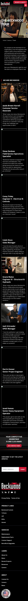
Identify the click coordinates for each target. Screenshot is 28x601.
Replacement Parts (8, 537)
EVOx (3, 519)
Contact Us (5, 579)
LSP (3, 516)
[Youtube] (12, 492)
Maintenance (6, 534)
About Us (4, 555)
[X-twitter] (3, 492)
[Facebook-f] (9, 492)
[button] (25, 5)
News (3, 558)
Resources (5, 564)
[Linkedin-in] (6, 492)
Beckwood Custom (7, 510)
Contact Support (7, 540)
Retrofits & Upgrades (8, 543)
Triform (4, 513)
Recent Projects (6, 561)
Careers (9, 40)
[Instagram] (15, 492)
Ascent (4, 522)
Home (4, 40)
